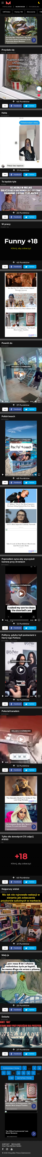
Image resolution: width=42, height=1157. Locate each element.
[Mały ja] (21, 981)
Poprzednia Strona (11, 1068)
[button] (21, 375)
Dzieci (3, 958)
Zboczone (31, 12)
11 (4, 1073)
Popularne (7, 6)
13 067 (11, 1078)
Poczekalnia (34, 6)
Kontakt (6, 1144)
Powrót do (7, 343)
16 (28, 1073)
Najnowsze (20, 6)
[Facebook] (2, 1149)
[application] (21, 375)
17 (33, 1073)
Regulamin (15, 1144)
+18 (2, 842)
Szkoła (4, 892)
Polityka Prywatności (11, 1146)
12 (8, 1073)
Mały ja (5, 955)
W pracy (6, 224)
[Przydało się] (21, 76)
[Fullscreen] (39, 401)
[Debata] (21, 1034)
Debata (5, 1016)
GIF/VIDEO (5, 346)
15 (23, 1073)
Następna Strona (24, 1078)
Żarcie (3, 52)
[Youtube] (11, 1149)
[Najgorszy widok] (21, 917)
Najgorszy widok (10, 889)
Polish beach (8, 416)
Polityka (13, 640)
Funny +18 (19, 12)
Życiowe (4, 1019)
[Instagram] (7, 1149)
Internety (5, 116)
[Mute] (36, 401)
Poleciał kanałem (10, 711)
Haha (4, 113)
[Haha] (21, 142)
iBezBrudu (11, 52)
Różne (3, 184)
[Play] (3, 401)
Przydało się (8, 50)
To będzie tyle (9, 181)
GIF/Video (6, 12)
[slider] (19, 401)
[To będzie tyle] (21, 198)
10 (39, 1068)
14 (18, 1073)
